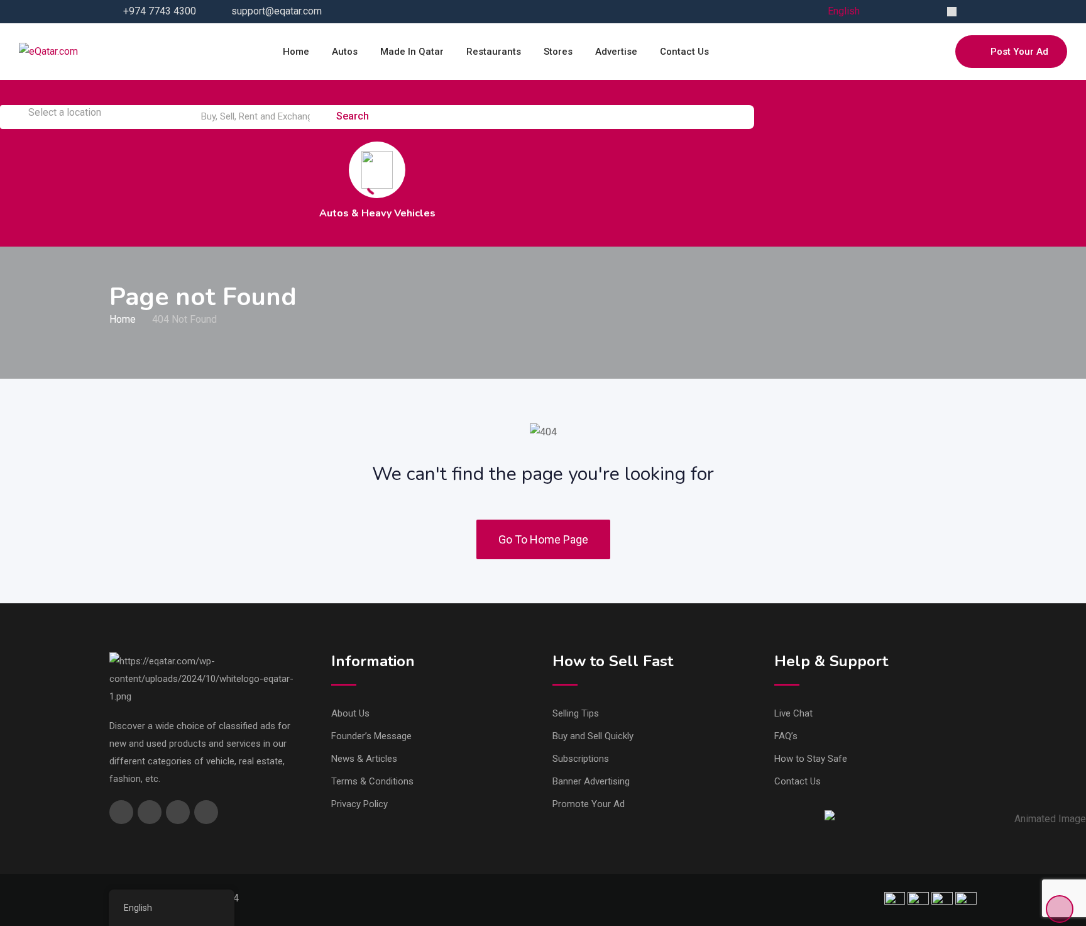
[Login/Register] (940, 51)
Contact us (684, 51)
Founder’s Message (371, 736)
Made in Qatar (412, 51)
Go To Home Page (543, 539)
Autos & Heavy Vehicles (377, 213)
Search (353, 116)
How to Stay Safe (810, 758)
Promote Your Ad (588, 804)
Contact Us (797, 781)
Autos (345, 51)
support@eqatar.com (276, 11)
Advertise (616, 51)
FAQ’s (786, 736)
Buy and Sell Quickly (593, 736)
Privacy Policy (359, 804)
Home (296, 51)
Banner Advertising (591, 781)
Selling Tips (575, 713)
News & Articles (364, 758)
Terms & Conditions (372, 781)
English (844, 11)
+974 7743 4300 (159, 11)
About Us (350, 713)
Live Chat (793, 713)
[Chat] (919, 51)
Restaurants (493, 51)
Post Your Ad (1019, 51)
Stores (558, 51)
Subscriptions (580, 758)
